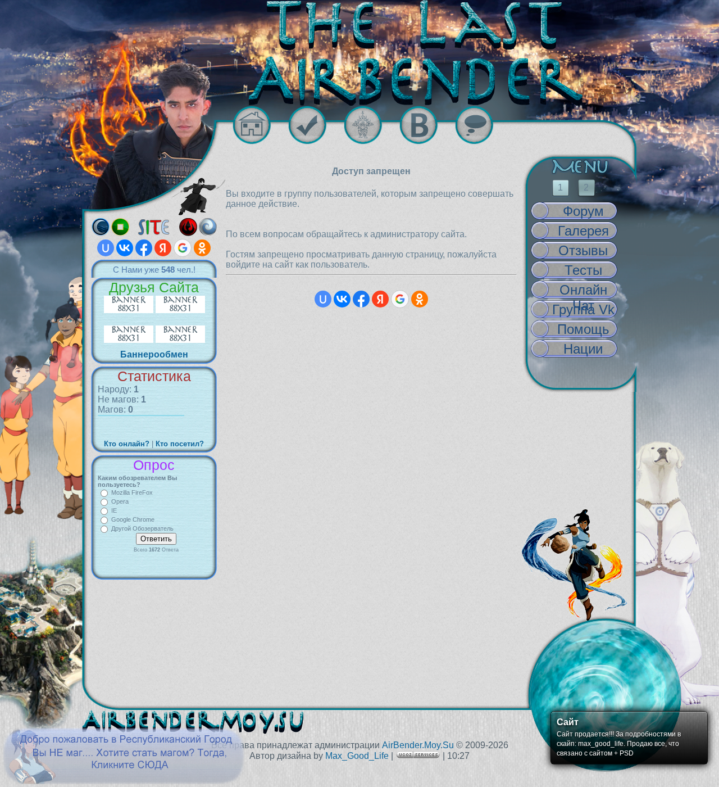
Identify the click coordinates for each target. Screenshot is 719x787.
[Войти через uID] (105, 247)
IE (114, 510)
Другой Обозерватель (142, 528)
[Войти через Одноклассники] (202, 247)
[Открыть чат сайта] (483, 125)
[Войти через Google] (183, 248)
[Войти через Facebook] (143, 247)
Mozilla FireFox (132, 492)
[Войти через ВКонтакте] (124, 247)
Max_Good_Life (357, 756)
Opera (120, 501)
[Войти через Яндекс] (162, 247)
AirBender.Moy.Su (418, 745)
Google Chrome (132, 519)
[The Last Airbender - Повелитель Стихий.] (359, 53)
